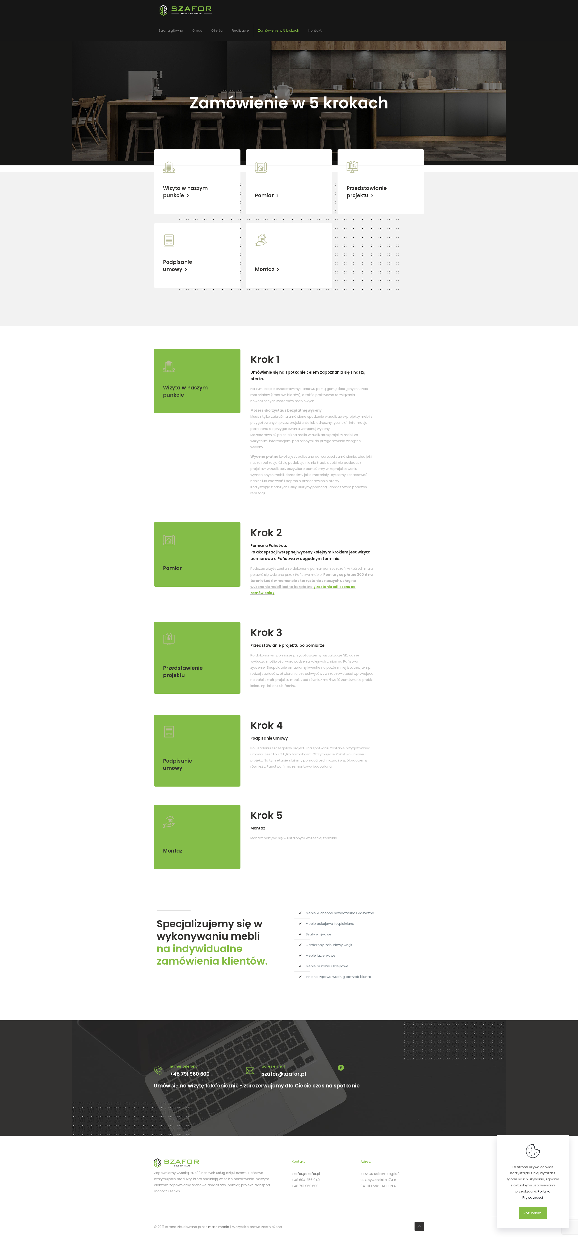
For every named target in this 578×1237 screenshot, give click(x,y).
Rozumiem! (533, 1213)
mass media (218, 1226)
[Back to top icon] (419, 1226)
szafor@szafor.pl (306, 1173)
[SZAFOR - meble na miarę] (201, 10)
